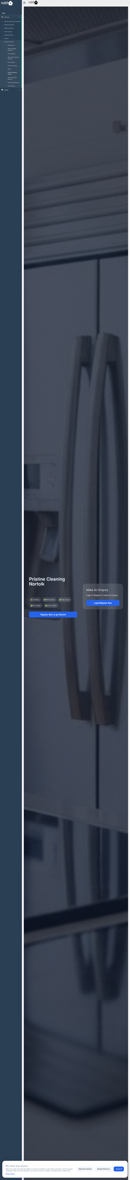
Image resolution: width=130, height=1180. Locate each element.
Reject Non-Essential (85, 1169)
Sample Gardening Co (13, 82)
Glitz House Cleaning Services (13, 58)
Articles (6, 90)
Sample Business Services (12, 78)
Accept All (119, 1169)
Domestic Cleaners (9, 25)
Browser (6, 38)
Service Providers (8, 42)
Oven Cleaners (8, 31)
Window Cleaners (9, 28)
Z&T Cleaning (11, 86)
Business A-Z (11, 45)
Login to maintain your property (12, 21)
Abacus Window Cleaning (12, 49)
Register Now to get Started (53, 614)
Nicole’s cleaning (12, 65)
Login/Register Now (103, 602)
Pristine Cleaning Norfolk (12, 73)
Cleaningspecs (12, 53)
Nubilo (9, 69)
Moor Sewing (11, 62)
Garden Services (8, 35)
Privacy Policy (10, 1174)
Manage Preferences (103, 1169)
